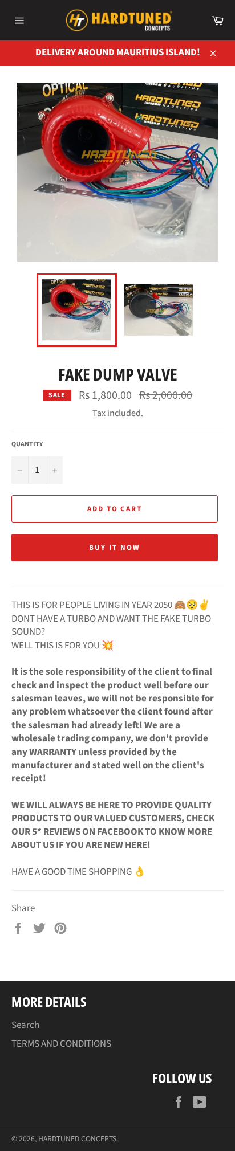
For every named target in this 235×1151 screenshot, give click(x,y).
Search (25, 1025)
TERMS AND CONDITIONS (61, 1044)
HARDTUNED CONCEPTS (77, 1138)
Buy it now (114, 547)
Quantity (27, 444)
